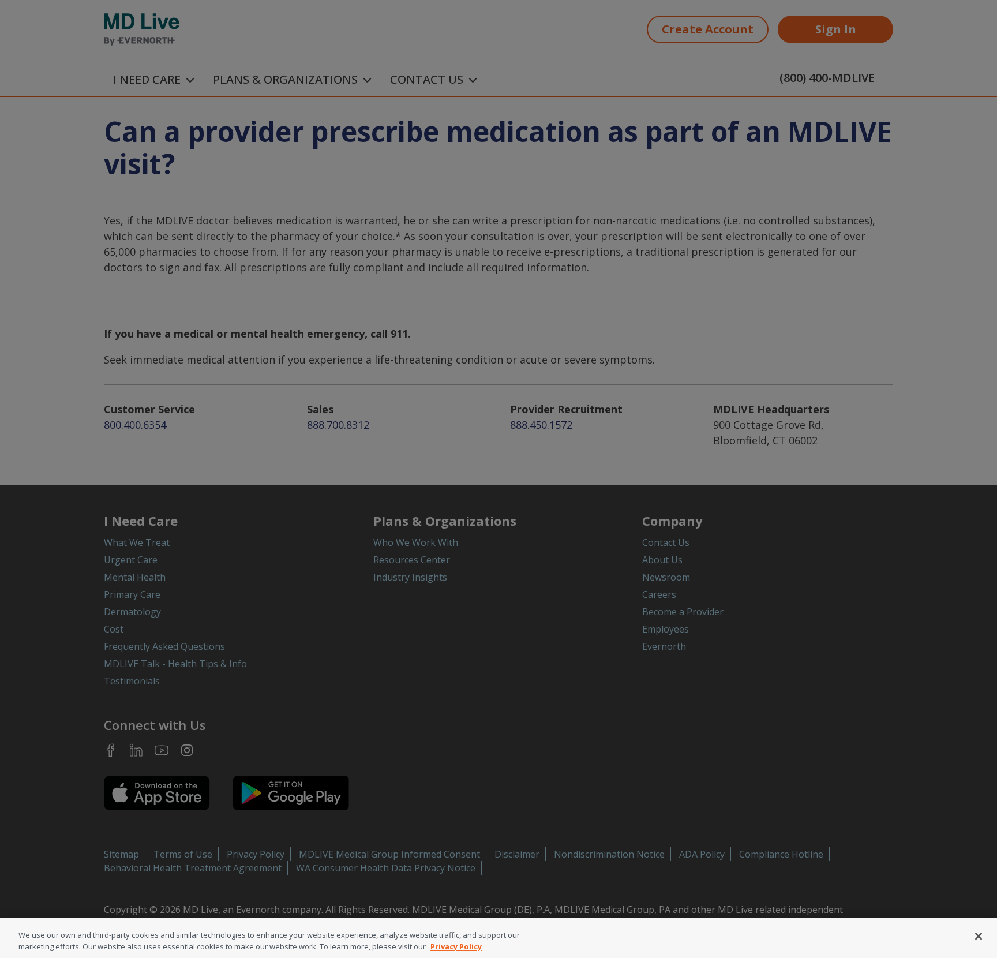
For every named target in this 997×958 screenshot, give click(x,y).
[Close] (978, 936)
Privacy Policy (456, 946)
